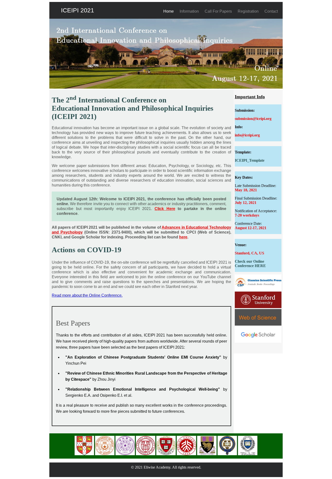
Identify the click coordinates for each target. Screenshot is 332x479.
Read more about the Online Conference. (87, 295)
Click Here (165, 209)
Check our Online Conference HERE (250, 263)
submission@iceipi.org (253, 119)
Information (189, 11)
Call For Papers (218, 11)
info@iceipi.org (247, 135)
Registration (248, 11)
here (183, 237)
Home (168, 11)
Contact (271, 11)
